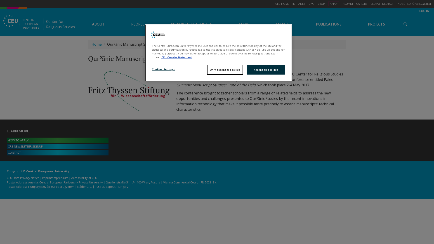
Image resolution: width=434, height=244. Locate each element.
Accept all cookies (266, 69)
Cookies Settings (163, 69)
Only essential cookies (225, 69)
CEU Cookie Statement (176, 57)
